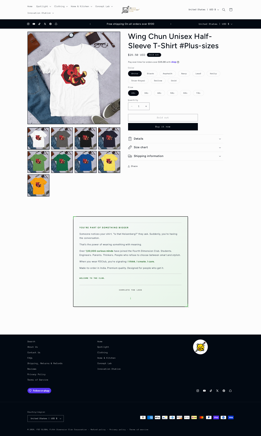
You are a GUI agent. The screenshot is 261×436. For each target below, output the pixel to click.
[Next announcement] (171, 24)
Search (31, 341)
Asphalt (169, 74)
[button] (44, 6)
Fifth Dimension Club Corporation (68, 430)
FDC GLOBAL (42, 430)
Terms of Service (37, 380)
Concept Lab (104, 363)
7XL (200, 94)
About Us (32, 347)
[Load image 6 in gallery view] (62, 162)
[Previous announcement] (90, 24)
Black (152, 74)
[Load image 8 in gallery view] (109, 162)
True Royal (139, 81)
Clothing (102, 352)
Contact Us (33, 352)
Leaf (200, 74)
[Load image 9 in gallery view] (38, 185)
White (136, 74)
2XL (135, 94)
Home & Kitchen (106, 358)
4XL (161, 94)
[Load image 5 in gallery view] (38, 162)
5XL (174, 94)
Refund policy (98, 430)
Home (100, 341)
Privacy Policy (36, 374)
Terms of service (139, 430)
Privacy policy (118, 430)
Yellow (160, 81)
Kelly (215, 74)
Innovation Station (109, 369)
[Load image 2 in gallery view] (62, 138)
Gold (175, 81)
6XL (187, 94)
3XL (148, 94)
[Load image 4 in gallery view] (109, 138)
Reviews (32, 369)
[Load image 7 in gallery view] (86, 162)
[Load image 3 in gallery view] (86, 138)
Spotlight (103, 347)
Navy (185, 74)
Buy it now (163, 126)
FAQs (30, 358)
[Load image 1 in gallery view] (38, 138)
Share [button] (134, 166)
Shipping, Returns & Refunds (45, 363)
